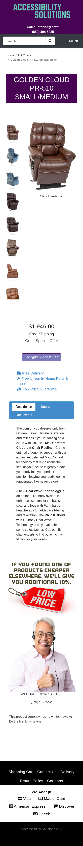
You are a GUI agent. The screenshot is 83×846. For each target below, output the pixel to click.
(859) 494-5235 (43, 32)
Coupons (55, 781)
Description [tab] (24, 406)
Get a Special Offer (41, 341)
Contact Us (47, 771)
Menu (74, 41)
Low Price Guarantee (40, 389)
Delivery (67, 771)
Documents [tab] (24, 415)
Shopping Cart (20, 771)
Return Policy (31, 781)
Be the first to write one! (25, 721)
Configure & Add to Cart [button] (41, 357)
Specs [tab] (45, 406)
